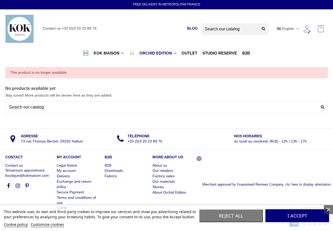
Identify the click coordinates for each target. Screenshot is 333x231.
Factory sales (163, 176)
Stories (158, 187)
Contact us (14, 165)
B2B (108, 165)
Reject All (231, 216)
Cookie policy (16, 224)
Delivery (63, 176)
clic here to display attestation (308, 184)
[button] (86, 53)
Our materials (163, 181)
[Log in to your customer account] (307, 29)
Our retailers (162, 170)
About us (159, 165)
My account (66, 170)
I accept (297, 216)
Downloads (114, 170)
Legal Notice (67, 165)
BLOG (192, 28)
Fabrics (111, 176)
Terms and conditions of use (76, 200)
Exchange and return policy (74, 184)
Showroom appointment (24, 170)
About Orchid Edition (169, 192)
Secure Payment (70, 192)
